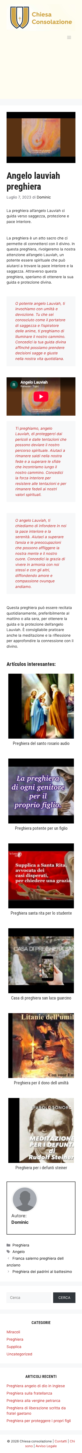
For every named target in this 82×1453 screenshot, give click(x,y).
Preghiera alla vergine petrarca (33, 1400)
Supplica (14, 1347)
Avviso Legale (46, 1446)
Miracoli (13, 1332)
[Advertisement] (41, 75)
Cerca (64, 1297)
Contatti (61, 1441)
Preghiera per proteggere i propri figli (39, 1421)
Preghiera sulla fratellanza (29, 1393)
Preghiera (20, 1245)
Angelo (18, 1252)
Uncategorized (19, 1354)
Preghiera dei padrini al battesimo (42, 1271)
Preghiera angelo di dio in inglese (36, 1386)
